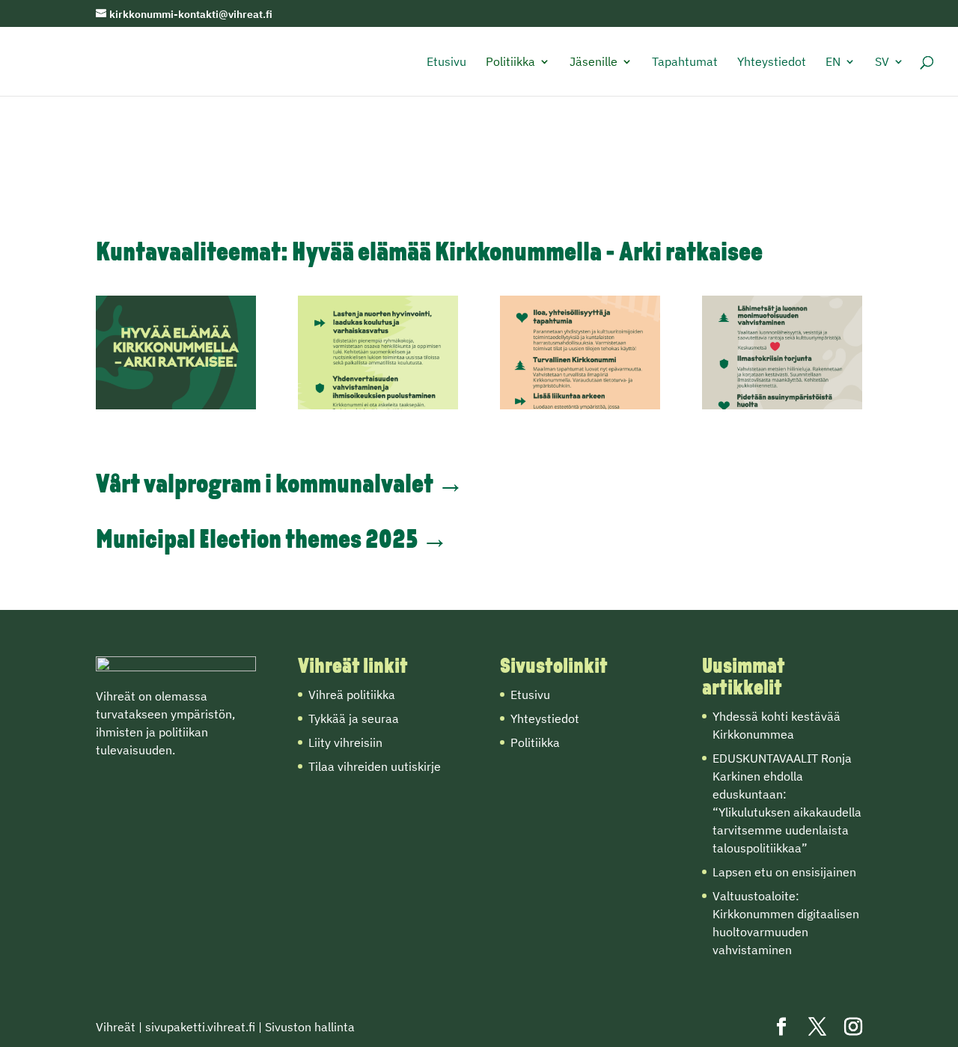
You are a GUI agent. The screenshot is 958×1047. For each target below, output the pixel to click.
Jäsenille (593, 62)
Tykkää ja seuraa (353, 718)
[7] (580, 404)
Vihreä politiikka (351, 694)
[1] (176, 404)
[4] (378, 404)
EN (833, 62)
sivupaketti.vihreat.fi (200, 1026)
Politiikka (510, 62)
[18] (782, 404)
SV (882, 62)
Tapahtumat (685, 62)
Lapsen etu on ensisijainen (784, 871)
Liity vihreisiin (345, 742)
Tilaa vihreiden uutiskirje (374, 766)
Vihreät (115, 1026)
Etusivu (446, 62)
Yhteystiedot (771, 62)
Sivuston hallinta (310, 1026)
